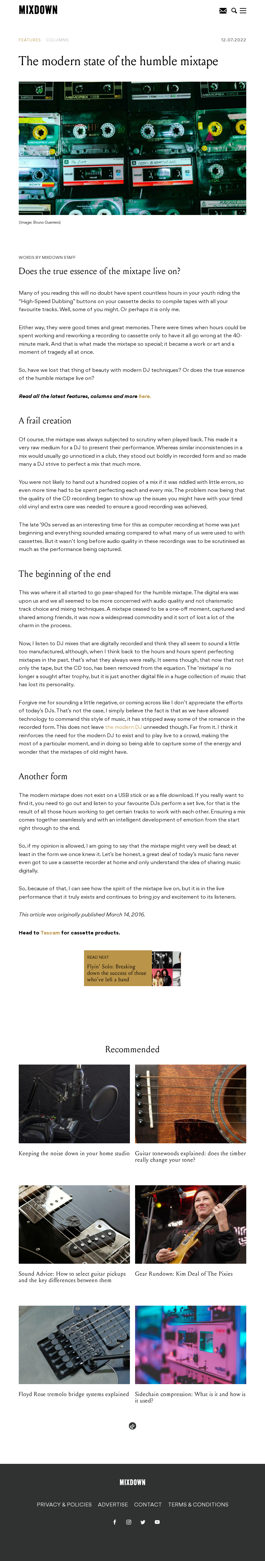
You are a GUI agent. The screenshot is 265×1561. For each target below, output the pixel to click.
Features (30, 40)
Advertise (113, 1504)
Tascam (50, 933)
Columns (57, 40)
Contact (148, 1504)
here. (145, 396)
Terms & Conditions (198, 1504)
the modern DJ (123, 727)
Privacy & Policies (64, 1504)
